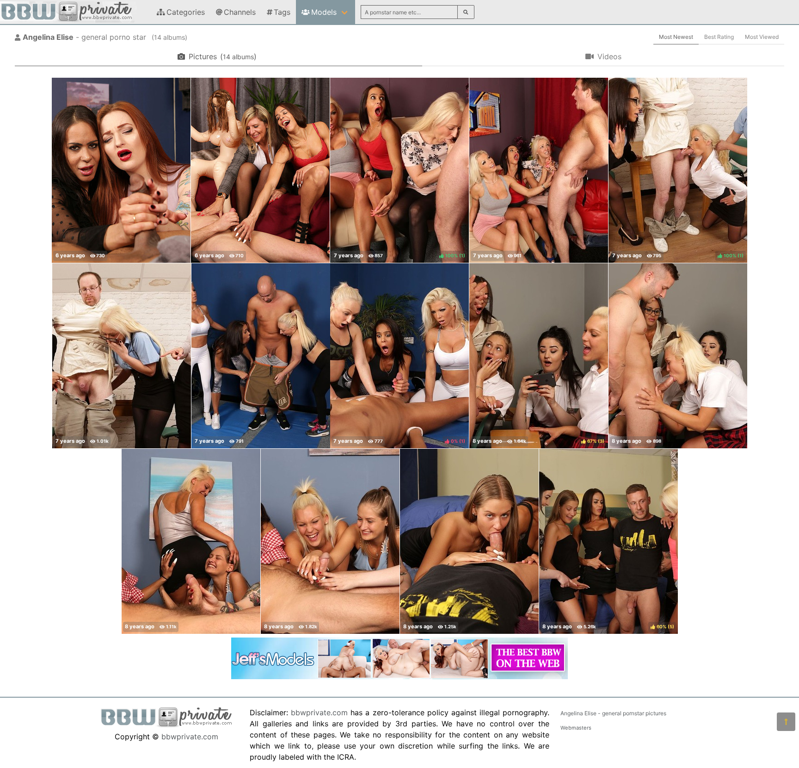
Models (324, 12)
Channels (240, 12)
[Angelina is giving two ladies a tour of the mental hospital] (121, 355)
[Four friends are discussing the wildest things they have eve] (538, 170)
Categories (185, 12)
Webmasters (575, 728)
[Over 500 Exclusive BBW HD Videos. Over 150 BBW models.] (399, 676)
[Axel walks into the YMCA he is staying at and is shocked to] (469, 541)
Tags (282, 12)
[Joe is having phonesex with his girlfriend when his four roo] (191, 541)
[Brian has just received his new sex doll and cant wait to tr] (260, 170)
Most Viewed (762, 36)
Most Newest (676, 36)
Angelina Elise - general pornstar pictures (613, 713)
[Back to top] (786, 721)
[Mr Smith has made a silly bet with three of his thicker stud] (677, 355)
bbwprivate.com (189, 736)
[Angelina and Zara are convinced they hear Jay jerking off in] (121, 170)
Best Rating (719, 36)
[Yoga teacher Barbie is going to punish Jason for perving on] (260, 355)
